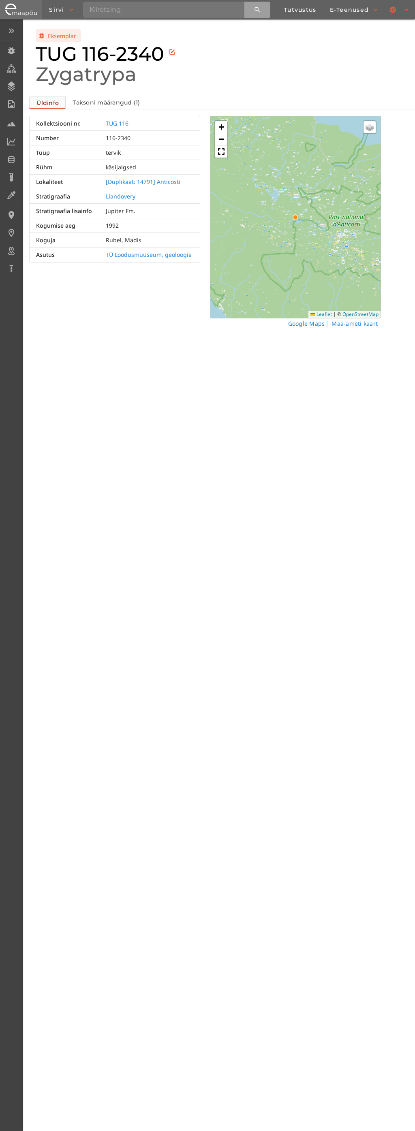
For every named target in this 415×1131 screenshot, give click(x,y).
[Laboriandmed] (11, 142)
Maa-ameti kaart (355, 323)
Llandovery (120, 196)
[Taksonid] (11, 68)
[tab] (47, 102)
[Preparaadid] (11, 195)
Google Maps (306, 323)
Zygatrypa (86, 74)
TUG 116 (117, 123)
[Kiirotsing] (257, 10)
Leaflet (323, 314)
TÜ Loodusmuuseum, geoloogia (149, 254)
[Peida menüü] (11, 31)
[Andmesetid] (11, 160)
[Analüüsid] (11, 177)
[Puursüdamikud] (11, 268)
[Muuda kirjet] (172, 52)
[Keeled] (399, 9)
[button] (221, 127)
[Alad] (11, 251)
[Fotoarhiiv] (11, 104)
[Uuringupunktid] (11, 233)
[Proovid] (11, 124)
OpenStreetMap (360, 314)
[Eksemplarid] (11, 51)
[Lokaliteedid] (11, 215)
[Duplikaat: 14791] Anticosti (143, 182)
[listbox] (11, 150)
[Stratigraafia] (11, 86)
